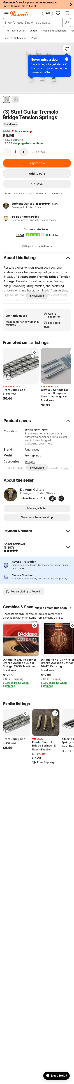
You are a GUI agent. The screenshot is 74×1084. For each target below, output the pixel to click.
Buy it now (37, 163)
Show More (37, 295)
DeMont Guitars (23, 203)
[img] (43, 203)
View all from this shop (51, 608)
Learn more (45, 443)
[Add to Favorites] (67, 49)
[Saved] (58, 13)
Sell (47, 13)
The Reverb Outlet (15, 30)
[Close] (66, 59)
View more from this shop (37, 517)
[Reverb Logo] (19, 13)
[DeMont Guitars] (10, 495)
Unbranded (32, 449)
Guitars (33, 30)
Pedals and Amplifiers (54, 30)
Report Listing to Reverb (38, 246)
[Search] (66, 22)
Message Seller (37, 508)
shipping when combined (24, 143)
